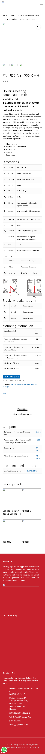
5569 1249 (26, 713)
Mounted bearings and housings (29, 15)
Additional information (22, 414)
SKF (4, 393)
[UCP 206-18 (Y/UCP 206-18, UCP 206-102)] (12, 497)
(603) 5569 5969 (15, 721)
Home (5, 15)
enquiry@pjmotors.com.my (19, 725)
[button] (41, 4)
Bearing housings (11, 19)
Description (22, 409)
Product (12, 15)
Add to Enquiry (11, 376)
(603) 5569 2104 (15, 713)
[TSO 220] (31, 528)
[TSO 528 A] (31, 497)
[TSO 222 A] (12, 528)
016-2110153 (14, 717)
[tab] (22, 409)
